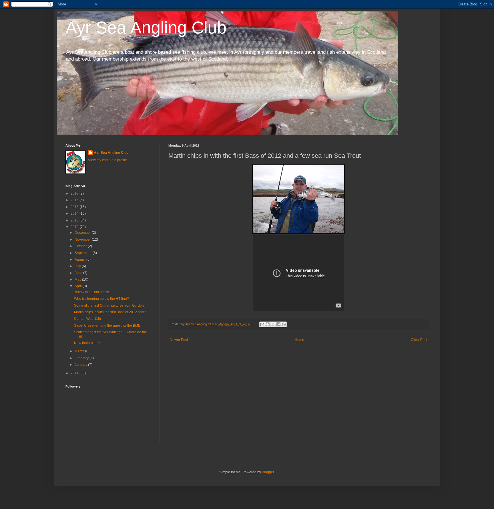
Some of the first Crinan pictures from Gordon (109, 306)
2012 (75, 227)
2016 (75, 200)
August (80, 260)
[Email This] (262, 324)
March (80, 351)
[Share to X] (273, 324)
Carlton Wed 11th (87, 319)
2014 (75, 213)
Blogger (268, 472)
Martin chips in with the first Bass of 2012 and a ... (112, 312)
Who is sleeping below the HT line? (101, 299)
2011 (75, 373)
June (79, 273)
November (83, 239)
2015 (75, 207)
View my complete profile (107, 160)
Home (299, 340)
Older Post (419, 340)
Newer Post (179, 340)
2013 (75, 220)
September (84, 253)
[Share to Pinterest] (284, 324)
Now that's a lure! (87, 343)
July (78, 266)
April (79, 286)
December (83, 233)
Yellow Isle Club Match (91, 292)
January (81, 365)
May (78, 280)
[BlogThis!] (267, 324)
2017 (75, 193)
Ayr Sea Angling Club (145, 27)
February (82, 358)
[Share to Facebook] (278, 324)
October (81, 246)
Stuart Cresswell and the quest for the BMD (107, 326)
